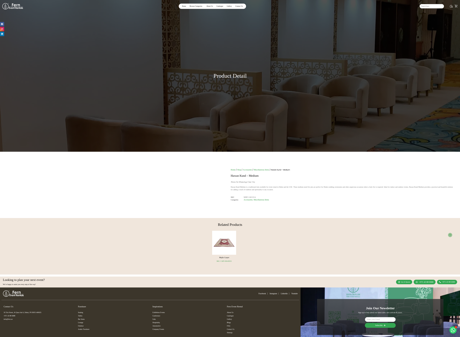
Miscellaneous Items (261, 170)
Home (233, 170)
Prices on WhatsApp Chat (241, 182)
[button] (453, 330)
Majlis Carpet (224, 257)
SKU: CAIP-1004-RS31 (224, 261)
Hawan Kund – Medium (245, 175)
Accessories (247, 170)
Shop (239, 170)
